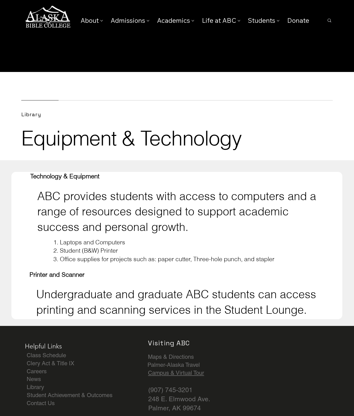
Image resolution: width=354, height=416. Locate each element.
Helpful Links (43, 346)
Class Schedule (46, 355)
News (34, 379)
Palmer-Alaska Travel (173, 365)
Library (35, 387)
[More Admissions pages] (148, 20)
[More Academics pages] (193, 20)
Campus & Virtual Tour (176, 373)
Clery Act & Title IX (50, 363)
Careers (37, 371)
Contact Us (41, 403)
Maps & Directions (171, 357)
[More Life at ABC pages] (239, 20)
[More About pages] (101, 20)
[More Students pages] (278, 20)
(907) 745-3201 (170, 390)
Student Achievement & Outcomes (69, 395)
